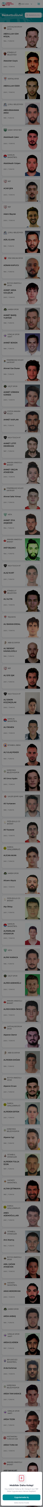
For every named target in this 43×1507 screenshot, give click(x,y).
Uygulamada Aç (21, 1497)
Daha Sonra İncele (21, 1503)
